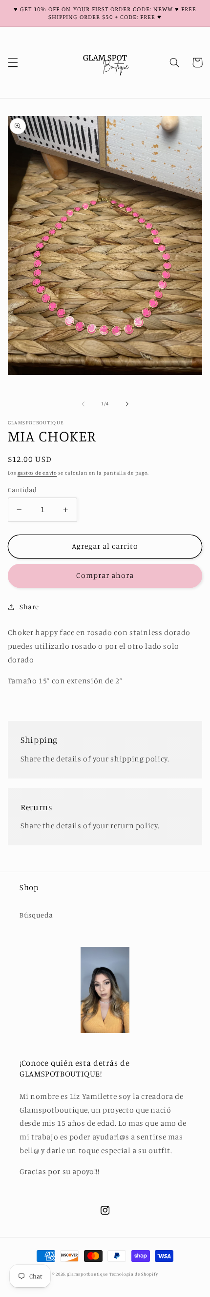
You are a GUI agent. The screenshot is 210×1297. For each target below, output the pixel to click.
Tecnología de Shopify (133, 1274)
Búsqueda (36, 915)
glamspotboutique (87, 1274)
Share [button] (29, 606)
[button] (12, 62)
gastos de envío (37, 473)
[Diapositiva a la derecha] (127, 404)
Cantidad (22, 490)
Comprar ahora (105, 575)
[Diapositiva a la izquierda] (83, 404)
